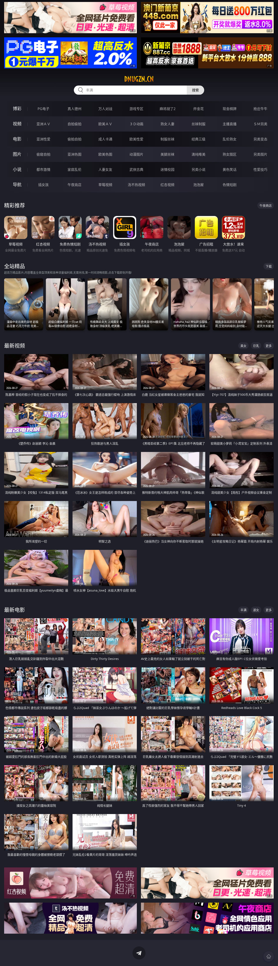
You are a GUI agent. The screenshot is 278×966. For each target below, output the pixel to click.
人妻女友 (105, 169)
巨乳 (256, 346)
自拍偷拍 (74, 124)
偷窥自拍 (43, 154)
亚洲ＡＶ (43, 124)
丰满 (243, 610)
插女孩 (43, 184)
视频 (17, 124)
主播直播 (230, 124)
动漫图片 (136, 154)
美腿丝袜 (167, 154)
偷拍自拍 (74, 139)
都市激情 (43, 169)
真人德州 (74, 108)
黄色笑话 (230, 169)
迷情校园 (167, 169)
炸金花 (198, 108)
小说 (17, 169)
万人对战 (105, 108)
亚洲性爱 (43, 139)
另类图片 (260, 154)
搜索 (195, 90)
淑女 (256, 610)
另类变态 (260, 139)
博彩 (17, 109)
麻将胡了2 (167, 108)
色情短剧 (230, 184)
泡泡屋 (198, 184)
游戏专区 (136, 108)
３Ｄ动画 (136, 124)
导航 (17, 185)
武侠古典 (136, 169)
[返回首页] (268, 956)
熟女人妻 (167, 124)
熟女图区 (230, 154)
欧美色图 (105, 154)
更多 (269, 346)
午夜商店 (74, 184)
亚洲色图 (74, 154)
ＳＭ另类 (260, 124)
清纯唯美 (198, 154)
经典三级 (198, 139)
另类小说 (198, 169)
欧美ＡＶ (105, 124)
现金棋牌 (230, 108)
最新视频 (14, 345)
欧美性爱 (136, 139)
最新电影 (14, 609)
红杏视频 (167, 184)
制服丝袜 (167, 139)
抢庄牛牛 (260, 108)
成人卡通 (105, 139)
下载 (269, 266)
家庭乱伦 (74, 169)
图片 (17, 154)
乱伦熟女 (230, 139)
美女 (243, 346)
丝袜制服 (198, 124)
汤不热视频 (136, 184)
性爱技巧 (260, 169)
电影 (17, 139)
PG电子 (43, 108)
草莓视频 (105, 184)
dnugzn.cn (139, 79)
